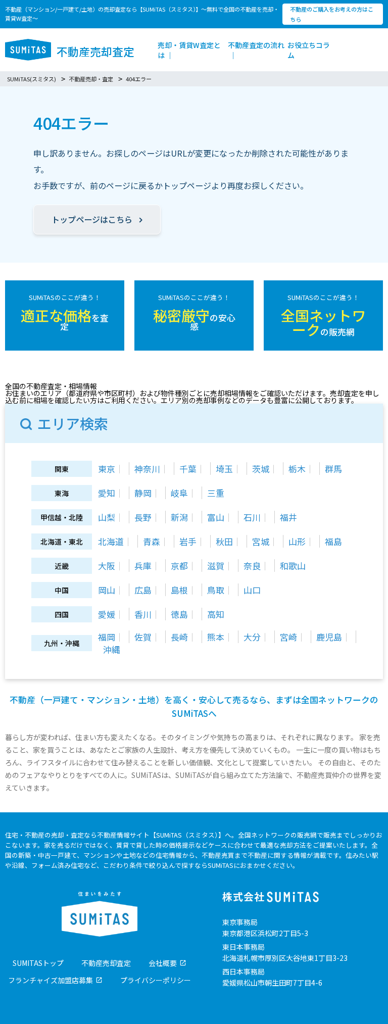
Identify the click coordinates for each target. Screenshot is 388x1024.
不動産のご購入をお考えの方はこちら (331, 14)
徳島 (179, 614)
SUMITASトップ (38, 963)
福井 (288, 517)
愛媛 (106, 614)
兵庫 (143, 565)
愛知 (106, 492)
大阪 (106, 565)
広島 (143, 589)
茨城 (260, 468)
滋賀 (215, 565)
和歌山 (293, 565)
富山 (215, 517)
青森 (151, 541)
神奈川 (147, 468)
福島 (333, 541)
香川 (143, 614)
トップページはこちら (92, 219)
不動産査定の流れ (256, 45)
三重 (215, 492)
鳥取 (215, 589)
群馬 (333, 468)
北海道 (111, 541)
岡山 (106, 589)
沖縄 (111, 649)
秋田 (224, 541)
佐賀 (143, 636)
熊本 (215, 636)
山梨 (106, 517)
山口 (252, 589)
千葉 (188, 468)
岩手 (188, 541)
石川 (252, 517)
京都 (179, 565)
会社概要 (163, 963)
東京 (106, 468)
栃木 (297, 468)
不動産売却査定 (106, 963)
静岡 (143, 492)
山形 (297, 541)
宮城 (260, 541)
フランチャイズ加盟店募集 (50, 980)
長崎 (179, 636)
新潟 (179, 517)
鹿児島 (329, 636)
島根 (179, 589)
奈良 (252, 565)
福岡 (106, 636)
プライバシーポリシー (155, 980)
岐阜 (179, 492)
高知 (215, 614)
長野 (143, 517)
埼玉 (224, 468)
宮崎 (288, 636)
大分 (252, 636)
